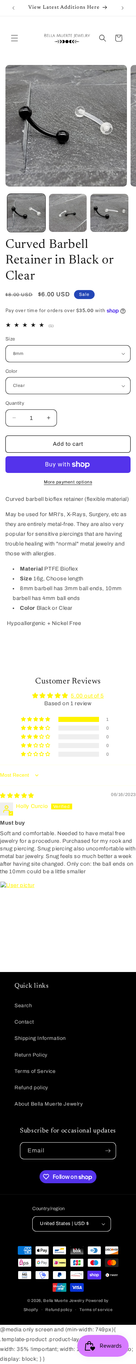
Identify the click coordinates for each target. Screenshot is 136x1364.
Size (10, 339)
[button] (14, 38)
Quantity (14, 403)
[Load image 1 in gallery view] (26, 213)
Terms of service (95, 1309)
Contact (24, 1022)
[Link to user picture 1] (17, 898)
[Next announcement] (123, 8)
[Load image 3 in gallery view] (109, 213)
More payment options (68, 482)
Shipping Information (40, 1038)
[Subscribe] (108, 1150)
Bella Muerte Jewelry (64, 1300)
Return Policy (31, 1055)
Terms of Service (35, 1071)
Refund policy (31, 1087)
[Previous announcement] (13, 8)
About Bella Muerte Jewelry (49, 1104)
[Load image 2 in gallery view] (68, 213)
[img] (17, 796)
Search (23, 1005)
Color (11, 371)
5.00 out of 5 (87, 696)
